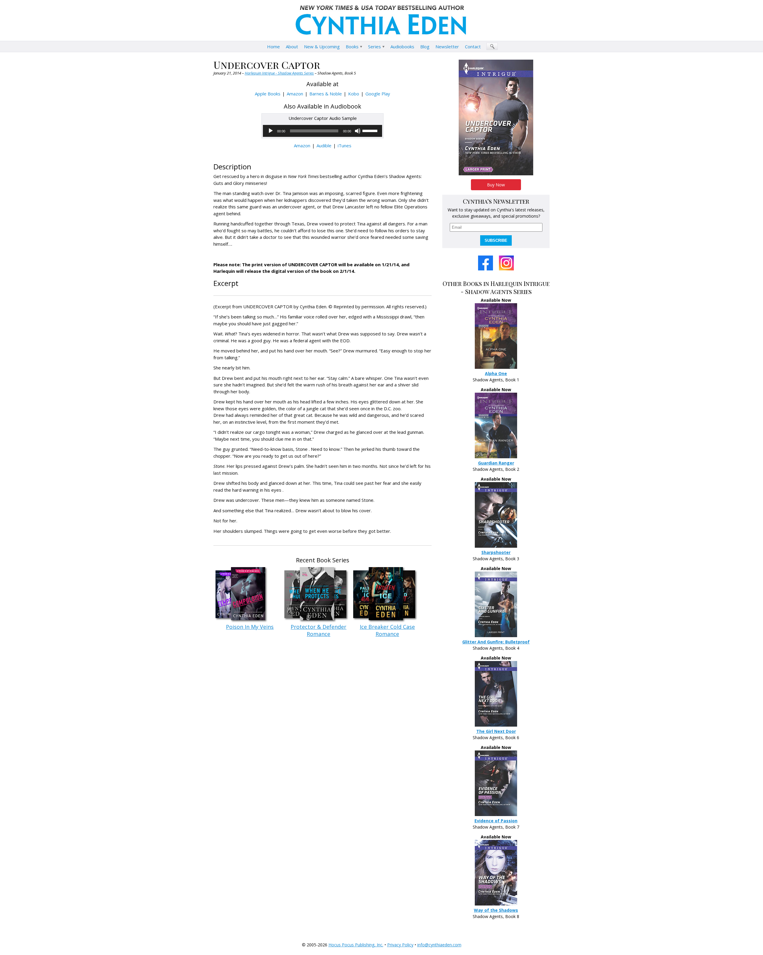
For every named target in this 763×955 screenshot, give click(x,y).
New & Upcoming (322, 46)
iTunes (344, 145)
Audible (324, 145)
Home (273, 46)
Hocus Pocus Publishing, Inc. (355, 945)
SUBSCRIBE (496, 240)
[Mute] (358, 131)
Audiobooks (402, 46)
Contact (473, 46)
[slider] (370, 130)
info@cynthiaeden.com (439, 945)
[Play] (271, 131)
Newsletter (447, 46)
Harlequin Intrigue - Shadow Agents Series (279, 73)
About (292, 46)
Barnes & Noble (325, 94)
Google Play (377, 94)
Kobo (353, 94)
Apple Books (267, 94)
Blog (424, 46)
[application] (322, 131)
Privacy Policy (400, 945)
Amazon (295, 94)
